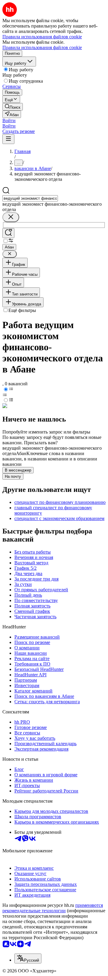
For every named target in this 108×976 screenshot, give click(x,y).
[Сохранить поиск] (8, 233)
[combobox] (30, 198)
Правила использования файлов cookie (42, 47)
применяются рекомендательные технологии (52, 908)
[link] (12, 106)
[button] (9, 120)
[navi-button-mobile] (8, 139)
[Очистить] (10, 217)
